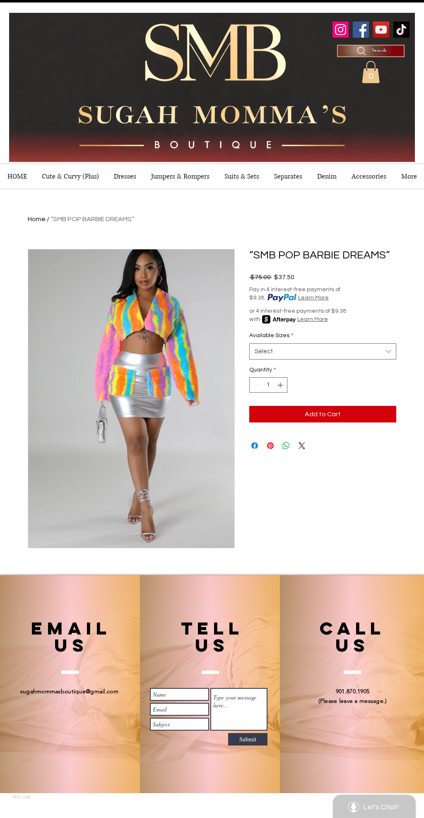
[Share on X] (302, 446)
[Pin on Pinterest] (270, 446)
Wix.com (21, 796)
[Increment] (281, 385)
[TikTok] (401, 30)
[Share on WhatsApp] (286, 446)
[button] (370, 72)
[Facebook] (361, 30)
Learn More (313, 298)
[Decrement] (256, 385)
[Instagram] (340, 30)
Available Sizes (271, 335)
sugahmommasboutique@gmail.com (69, 691)
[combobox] (322, 351)
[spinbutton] (268, 385)
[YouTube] (381, 30)
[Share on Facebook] (255, 446)
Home (37, 219)
